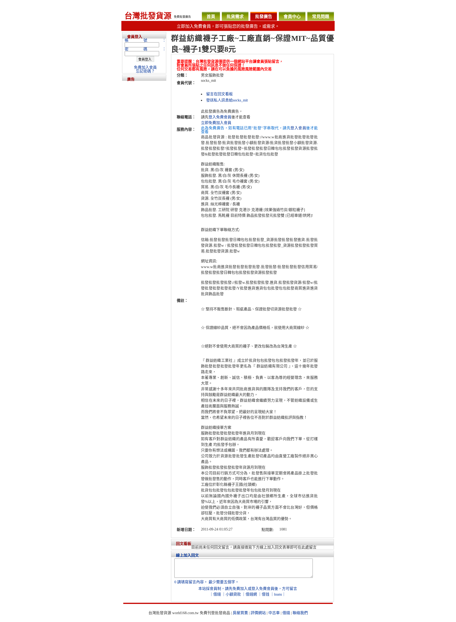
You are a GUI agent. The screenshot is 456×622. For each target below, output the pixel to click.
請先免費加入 (236, 589)
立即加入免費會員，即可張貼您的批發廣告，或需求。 (228, 26)
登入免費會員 (220, 117)
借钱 (265, 594)
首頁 (211, 16)
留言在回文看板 (219, 94)
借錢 (217, 594)
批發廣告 (263, 16)
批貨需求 (235, 16)
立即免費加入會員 (216, 123)
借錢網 (251, 594)
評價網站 (258, 613)
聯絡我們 (300, 613)
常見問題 (320, 16)
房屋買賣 (240, 613)
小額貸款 (233, 594)
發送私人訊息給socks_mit (227, 100)
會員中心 (292, 16)
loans (278, 594)
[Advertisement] (144, 152)
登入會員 (298, 128)
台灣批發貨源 (147, 16)
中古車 (274, 613)
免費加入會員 (145, 67)
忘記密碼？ (145, 71)
